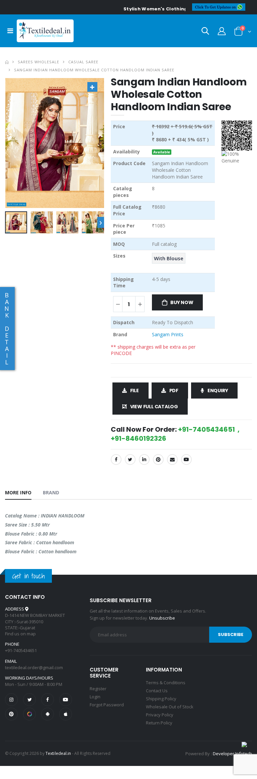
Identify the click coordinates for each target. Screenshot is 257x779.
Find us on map (20, 634)
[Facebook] (116, 459)
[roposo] (29, 714)
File (134, 390)
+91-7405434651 (21, 650)
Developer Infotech (232, 754)
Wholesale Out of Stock (169, 707)
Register (98, 689)
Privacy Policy (159, 715)
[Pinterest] (158, 459)
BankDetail (6, 328)
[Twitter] (130, 459)
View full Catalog (154, 406)
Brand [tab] (51, 492)
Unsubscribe (162, 618)
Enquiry (217, 390)
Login (95, 697)
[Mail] (172, 459)
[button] (205, 32)
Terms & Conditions (165, 683)
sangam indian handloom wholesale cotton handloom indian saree (94, 69)
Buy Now (181, 302)
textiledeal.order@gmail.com (34, 667)
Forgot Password (107, 705)
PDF (173, 390)
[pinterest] (11, 714)
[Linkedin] (144, 459)
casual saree (83, 61)
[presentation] (100, 222)
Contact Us (157, 691)
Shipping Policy (161, 699)
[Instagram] (11, 699)
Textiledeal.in (58, 753)
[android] (47, 714)
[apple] (65, 714)
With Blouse (168, 258)
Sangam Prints (167, 334)
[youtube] (186, 459)
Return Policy (159, 723)
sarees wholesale (38, 61)
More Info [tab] (18, 492)
